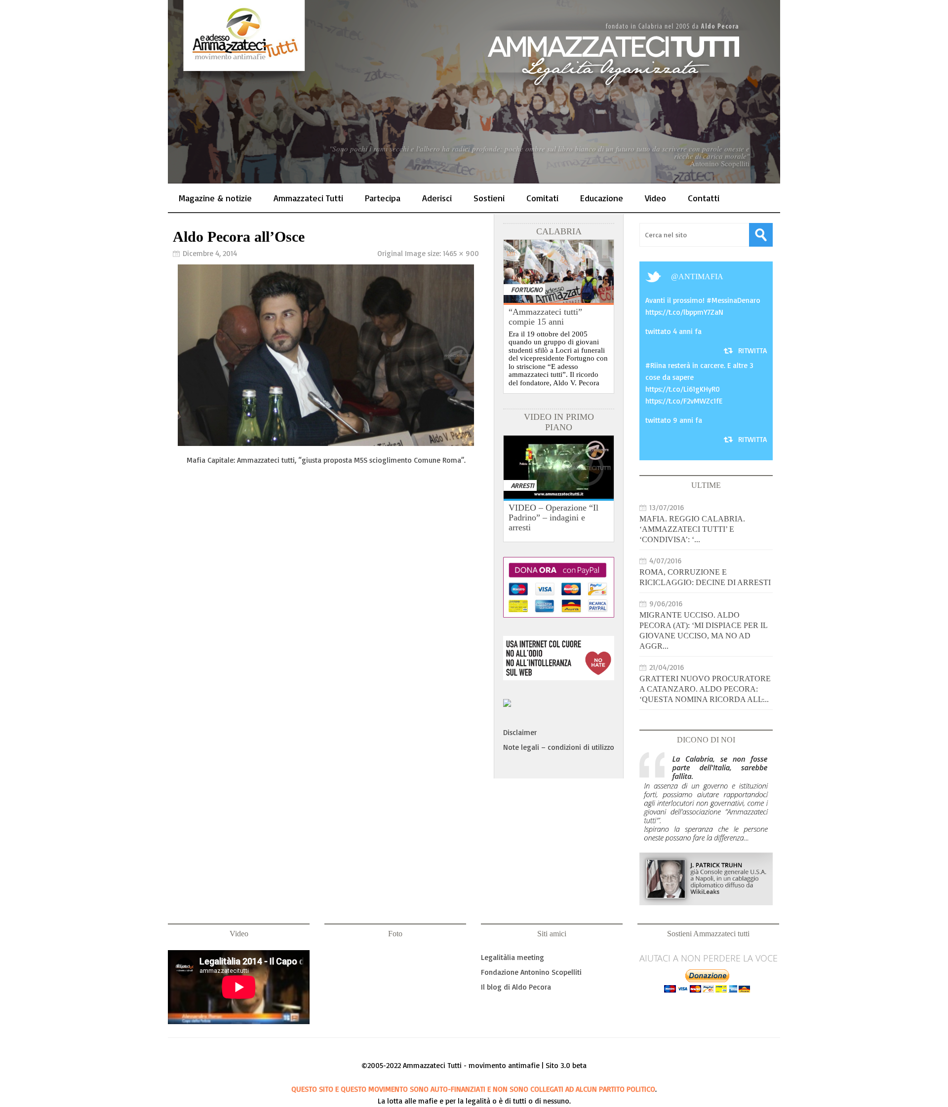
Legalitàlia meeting (512, 957)
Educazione (601, 197)
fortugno (527, 289)
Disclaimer (520, 732)
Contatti (703, 197)
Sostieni (489, 197)
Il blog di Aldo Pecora (516, 987)
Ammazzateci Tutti (308, 197)
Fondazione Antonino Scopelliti (531, 972)
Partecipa (382, 197)
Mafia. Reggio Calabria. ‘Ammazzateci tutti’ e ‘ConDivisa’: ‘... (692, 529)
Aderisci (437, 197)
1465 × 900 (461, 253)
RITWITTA (752, 350)
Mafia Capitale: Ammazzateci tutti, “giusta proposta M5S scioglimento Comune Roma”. (326, 460)
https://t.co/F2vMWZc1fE (683, 401)
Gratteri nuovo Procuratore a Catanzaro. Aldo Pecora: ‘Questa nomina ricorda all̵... (705, 688)
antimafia (700, 276)
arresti (522, 485)
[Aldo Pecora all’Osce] (326, 443)
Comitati (542, 197)
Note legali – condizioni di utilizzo (558, 747)
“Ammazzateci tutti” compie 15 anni (545, 317)
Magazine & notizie (215, 197)
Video (655, 197)
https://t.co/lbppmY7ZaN (684, 312)
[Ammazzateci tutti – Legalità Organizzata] (474, 92)
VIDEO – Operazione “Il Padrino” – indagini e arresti (553, 517)
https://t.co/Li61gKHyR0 (682, 389)
